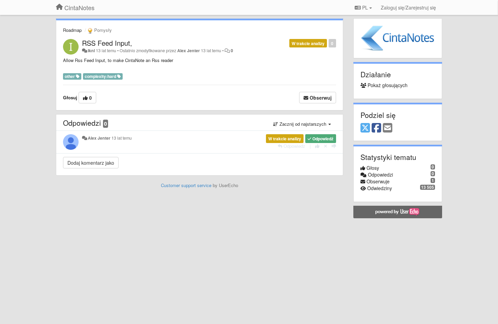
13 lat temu (121, 138)
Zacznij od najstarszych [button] (303, 124)
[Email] (387, 128)
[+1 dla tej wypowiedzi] (317, 146)
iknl (91, 50)
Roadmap (72, 30)
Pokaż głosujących (387, 85)
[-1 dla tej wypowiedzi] (334, 146)
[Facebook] (376, 128)
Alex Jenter (188, 50)
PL (365, 7)
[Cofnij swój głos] (325, 146)
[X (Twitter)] (365, 128)
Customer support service (186, 185)
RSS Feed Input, (107, 43)
